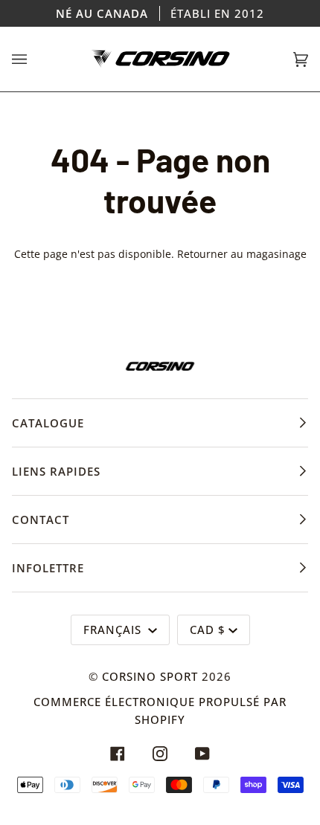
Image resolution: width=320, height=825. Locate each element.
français (114, 629)
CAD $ (207, 629)
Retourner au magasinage (242, 254)
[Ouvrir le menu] (34, 59)
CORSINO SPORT (150, 676)
